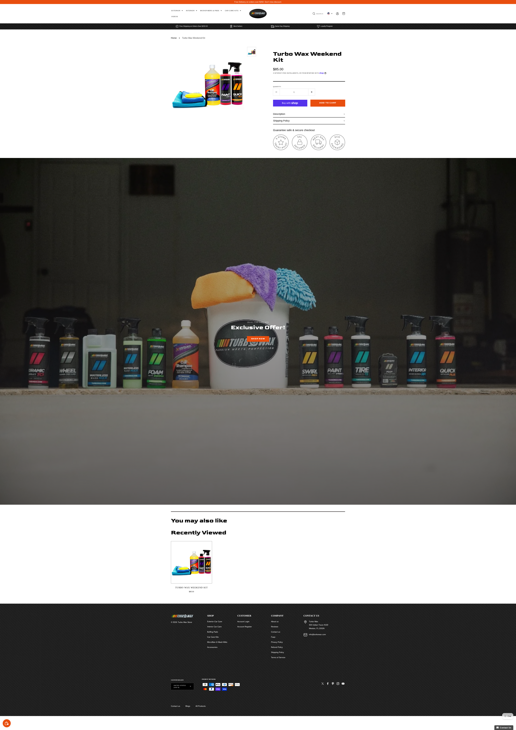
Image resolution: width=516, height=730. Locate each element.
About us (275, 621)
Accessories (212, 647)
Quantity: (277, 86)
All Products (201, 706)
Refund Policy (277, 647)
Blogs (187, 706)
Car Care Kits (213, 637)
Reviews (274, 627)
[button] (318, 14)
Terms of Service (278, 657)
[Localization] (329, 14)
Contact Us (505, 728)
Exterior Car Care (214, 621)
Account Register (244, 627)
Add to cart (327, 103)
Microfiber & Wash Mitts (217, 642)
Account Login (243, 621)
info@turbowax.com (317, 634)
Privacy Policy (277, 642)
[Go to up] (512, 722)
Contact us (275, 632)
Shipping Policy (277, 652)
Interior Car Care (214, 627)
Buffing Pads (212, 632)
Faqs (273, 637)
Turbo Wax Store (185, 622)
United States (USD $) (180, 686)
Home (174, 38)
